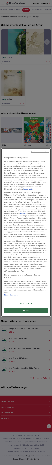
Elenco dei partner (11, 295)
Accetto (26, 310)
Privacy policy (28, 189)
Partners (23, 213)
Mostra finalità (26, 303)
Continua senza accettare (40, 152)
